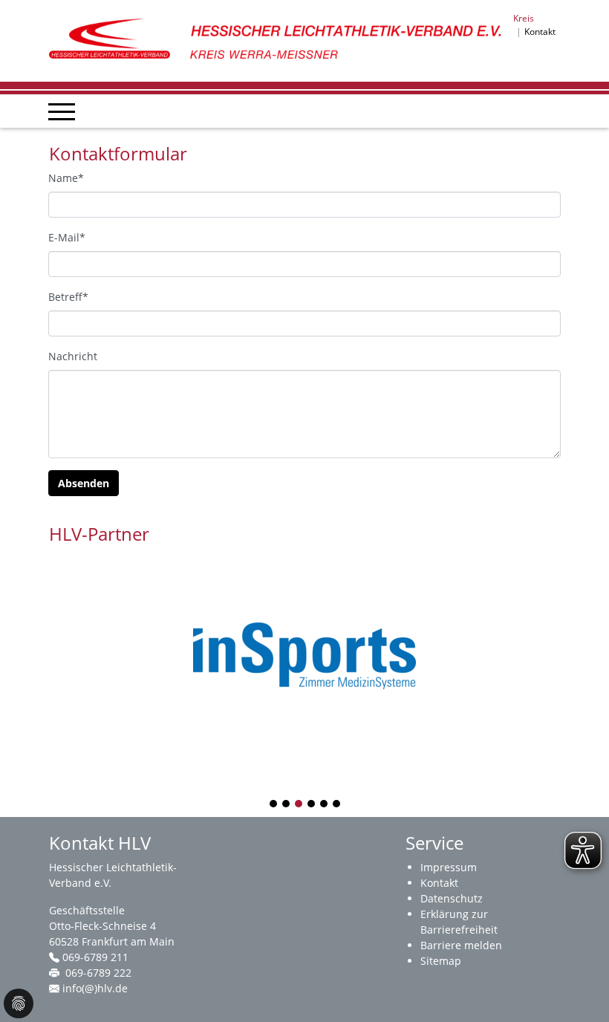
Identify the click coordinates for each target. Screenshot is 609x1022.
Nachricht (72, 356)
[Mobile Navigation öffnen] (61, 111)
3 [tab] (299, 804)
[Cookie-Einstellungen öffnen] (18, 1003)
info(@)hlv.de (95, 988)
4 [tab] (312, 804)
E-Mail (66, 237)
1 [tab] (274, 804)
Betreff (68, 297)
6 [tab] (337, 804)
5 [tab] (325, 804)
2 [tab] (287, 804)
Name (66, 178)
